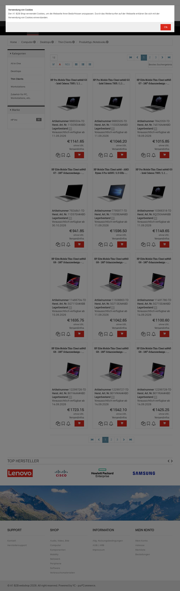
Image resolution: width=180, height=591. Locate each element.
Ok (165, 27)
